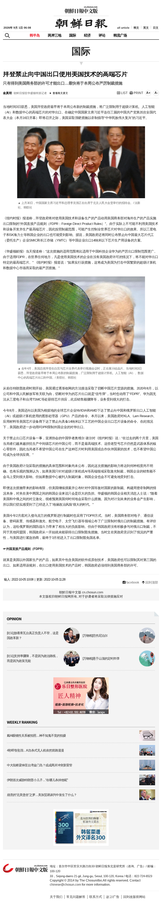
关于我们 (56, 896)
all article (123, 27)
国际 (72, 35)
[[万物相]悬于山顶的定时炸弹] (119, 665)
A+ (148, 92)
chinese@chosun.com (65, 884)
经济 (87, 35)
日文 (155, 27)
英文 (146, 27)
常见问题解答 (75, 896)
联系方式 (95, 896)
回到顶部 (151, 582)
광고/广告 (112, 896)
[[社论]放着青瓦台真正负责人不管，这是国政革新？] (43, 642)
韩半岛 (35, 35)
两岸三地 (54, 35)
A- (156, 92)
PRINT (138, 93)
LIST (124, 93)
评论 (102, 35)
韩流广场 (120, 35)
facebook (132, 582)
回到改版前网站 (134, 896)
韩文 (136, 27)
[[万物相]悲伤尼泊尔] (119, 642)
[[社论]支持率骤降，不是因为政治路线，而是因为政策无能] (43, 665)
